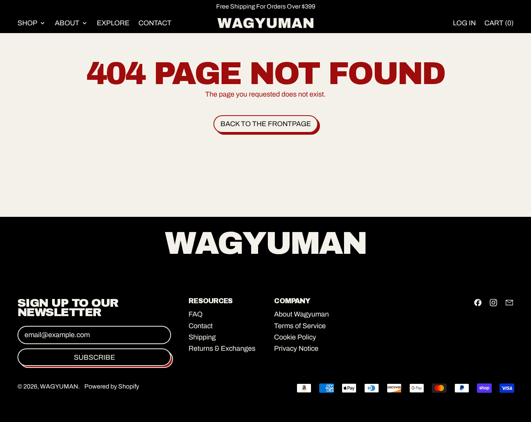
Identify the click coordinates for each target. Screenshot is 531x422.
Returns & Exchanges (222, 348)
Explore (113, 23)
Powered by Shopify (111, 386)
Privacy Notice (296, 348)
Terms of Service (300, 326)
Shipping (202, 337)
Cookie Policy (295, 337)
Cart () (499, 24)
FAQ (196, 314)
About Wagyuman (301, 314)
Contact (154, 23)
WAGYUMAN (59, 386)
